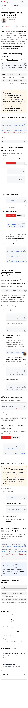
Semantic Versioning (12, 59)
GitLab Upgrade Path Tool (19, 283)
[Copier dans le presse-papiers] (25, 64)
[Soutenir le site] (24, 354)
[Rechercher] (22, 2)
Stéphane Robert (11, 17)
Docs (2, 8)
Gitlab (16, 8)
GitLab (3, 31)
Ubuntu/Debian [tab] (10, 163)
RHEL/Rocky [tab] (20, 163)
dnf (26, 35)
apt (23, 35)
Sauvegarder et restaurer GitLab (12, 48)
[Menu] (26, 2)
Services (7, 8)
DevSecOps (5, 2)
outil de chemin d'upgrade (14, 631)
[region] (14, 66)
